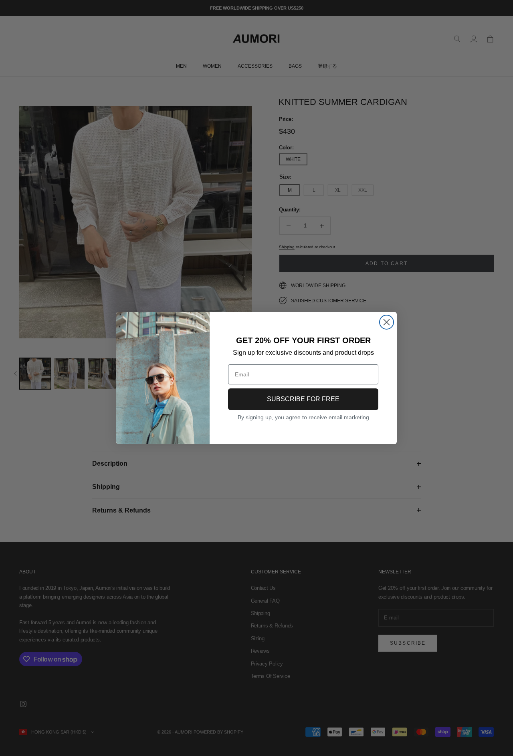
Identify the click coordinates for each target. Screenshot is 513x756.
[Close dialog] (387, 322)
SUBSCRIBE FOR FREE (303, 399)
